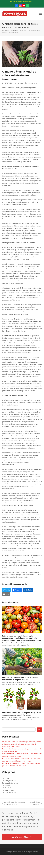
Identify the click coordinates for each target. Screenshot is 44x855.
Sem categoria (32, 83)
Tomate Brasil (17, 852)
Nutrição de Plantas (11, 783)
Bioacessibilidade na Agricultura (34, 803)
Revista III (8, 788)
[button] (40, 14)
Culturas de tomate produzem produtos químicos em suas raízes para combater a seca (21, 714)
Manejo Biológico (10, 781)
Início (4, 30)
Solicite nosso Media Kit (22, 837)
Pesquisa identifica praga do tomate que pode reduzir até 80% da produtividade (20, 678)
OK (39, 729)
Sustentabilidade (10, 793)
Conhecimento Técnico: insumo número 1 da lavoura (13, 803)
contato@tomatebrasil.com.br (22, 2)
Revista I (7, 785)
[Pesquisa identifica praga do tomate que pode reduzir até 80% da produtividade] (22, 661)
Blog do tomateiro (12, 30)
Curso (7, 778)
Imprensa (20, 83)
